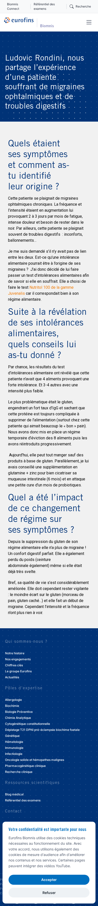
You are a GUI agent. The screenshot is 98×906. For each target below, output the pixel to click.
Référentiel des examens (44, 6)
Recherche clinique (18, 772)
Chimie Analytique (18, 718)
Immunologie (14, 748)
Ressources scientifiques (32, 783)
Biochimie (12, 706)
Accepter (49, 879)
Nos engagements (18, 659)
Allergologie (13, 700)
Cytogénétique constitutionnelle (27, 724)
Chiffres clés (14, 665)
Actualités (12, 677)
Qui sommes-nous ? (26, 642)
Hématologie (14, 742)
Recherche (83, 6)
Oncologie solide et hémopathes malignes (34, 760)
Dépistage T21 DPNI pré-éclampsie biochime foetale (42, 730)
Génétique (12, 736)
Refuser (49, 892)
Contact (13, 811)
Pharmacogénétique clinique (25, 766)
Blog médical (14, 794)
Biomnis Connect (13, 6)
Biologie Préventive (19, 712)
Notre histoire (14, 653)
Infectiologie (13, 754)
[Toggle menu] (89, 22)
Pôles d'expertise (24, 688)
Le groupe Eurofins (18, 671)
